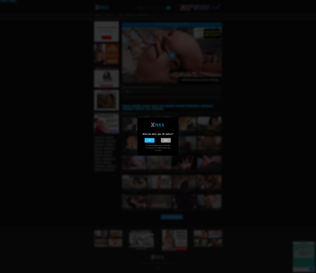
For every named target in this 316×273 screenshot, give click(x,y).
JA (149, 140)
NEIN (165, 140)
